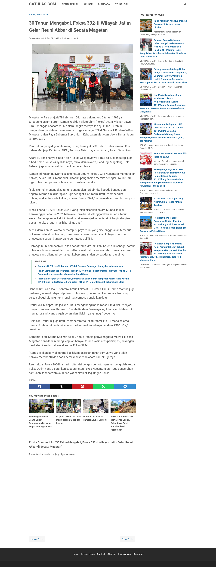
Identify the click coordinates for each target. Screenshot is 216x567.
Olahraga (104, 4)
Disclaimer (138, 554)
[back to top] (210, 560)
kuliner (88, 4)
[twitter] (61, 386)
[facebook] (39, 386)
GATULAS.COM (42, 4)
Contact (101, 554)
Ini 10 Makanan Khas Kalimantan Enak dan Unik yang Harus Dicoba (170, 24)
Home (75, 554)
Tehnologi (121, 4)
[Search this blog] (185, 4)
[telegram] (125, 386)
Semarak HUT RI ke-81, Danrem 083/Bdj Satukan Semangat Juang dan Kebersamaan (80, 266)
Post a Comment (70, 38)
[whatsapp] (103, 386)
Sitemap (112, 554)
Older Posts (127, 539)
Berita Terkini (70, 4)
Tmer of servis (88, 554)
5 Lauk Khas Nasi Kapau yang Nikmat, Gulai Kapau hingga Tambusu (168, 201)
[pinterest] (82, 386)
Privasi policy (124, 554)
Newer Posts (37, 539)
